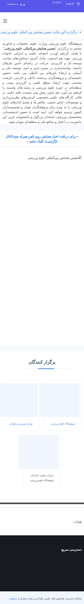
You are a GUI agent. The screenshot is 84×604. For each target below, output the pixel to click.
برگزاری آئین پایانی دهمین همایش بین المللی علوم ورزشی (38, 32)
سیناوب (13, 598)
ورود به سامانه (16, 4)
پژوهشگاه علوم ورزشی (63, 423)
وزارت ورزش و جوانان (21, 423)
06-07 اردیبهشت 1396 (71, 4)
